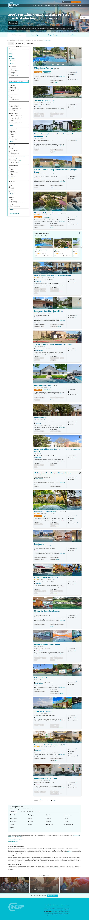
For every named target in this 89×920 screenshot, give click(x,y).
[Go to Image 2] (52, 64)
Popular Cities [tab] (13, 811)
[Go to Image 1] (51, 64)
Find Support (77, 1)
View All (11, 63)
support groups (11, 836)
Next (54, 800)
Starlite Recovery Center (43, 711)
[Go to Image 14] (56, 381)
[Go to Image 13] (55, 381)
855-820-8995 (38, 717)
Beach (11, 183)
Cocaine (12, 152)
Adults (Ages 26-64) (14, 106)
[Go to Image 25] (69, 381)
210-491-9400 (38, 583)
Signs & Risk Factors (38, 5)
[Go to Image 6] (57, 64)
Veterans (12, 136)
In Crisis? (83, 17)
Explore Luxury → (52, 895)
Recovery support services (16, 122)
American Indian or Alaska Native (17, 203)
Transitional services (14, 123)
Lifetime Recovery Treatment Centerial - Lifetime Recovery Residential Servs (56, 135)
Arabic (11, 204)
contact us (57, 868)
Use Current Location (13, 23)
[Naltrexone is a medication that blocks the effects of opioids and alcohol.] (18, 162)
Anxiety (12, 171)
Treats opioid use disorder (16, 117)
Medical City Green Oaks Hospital (47, 611)
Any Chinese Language (15, 206)
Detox (11, 74)
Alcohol (12, 148)
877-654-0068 (39, 72)
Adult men (12, 131)
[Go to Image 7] (58, 64)
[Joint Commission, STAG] (76, 104)
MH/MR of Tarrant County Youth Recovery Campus (53, 344)
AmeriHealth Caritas (14, 89)
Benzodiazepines (14, 150)
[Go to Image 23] (67, 381)
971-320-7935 (39, 516)
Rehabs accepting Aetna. (13, 844)
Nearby (36, 236)
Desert (11, 190)
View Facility (47, 72)
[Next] (79, 56)
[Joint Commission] (76, 72)
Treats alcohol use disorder (16, 115)
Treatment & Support (50, 5)
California (42, 236)
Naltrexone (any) (14, 162)
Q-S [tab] (32, 811)
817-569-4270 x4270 (39, 350)
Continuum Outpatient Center (45, 778)
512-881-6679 (39, 389)
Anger (11, 169)
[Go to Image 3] (53, 64)
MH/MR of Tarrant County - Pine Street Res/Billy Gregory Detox (55, 171)
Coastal (12, 187)
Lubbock (49, 821)
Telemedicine (13, 75)
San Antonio (50, 824)
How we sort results (25, 48)
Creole (11, 207)
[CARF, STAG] (76, 140)
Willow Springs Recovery (43, 68)
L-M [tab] (27, 811)
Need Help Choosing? (14, 213)
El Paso (66, 818)
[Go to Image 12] (53, 381)
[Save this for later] (79, 48)
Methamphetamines (14, 153)
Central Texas (12, 58)
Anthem (12, 90)
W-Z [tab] (38, 811)
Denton (49, 818)
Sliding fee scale (14, 98)
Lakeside (12, 192)
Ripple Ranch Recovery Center (45, 213)
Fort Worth (13, 821)
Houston (31, 821)
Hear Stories (67, 1)
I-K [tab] (24, 811)
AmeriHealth (13, 87)
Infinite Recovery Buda (78, 250)
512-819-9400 (38, 549)
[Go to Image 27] (72, 381)
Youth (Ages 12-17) (14, 110)
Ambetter (12, 85)
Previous (36, 800)
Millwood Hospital (41, 678)
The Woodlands (69, 824)
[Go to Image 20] (63, 381)
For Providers (65, 905)
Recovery (60, 5)
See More (56, 82)
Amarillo (11, 53)
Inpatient (12, 69)
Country (12, 188)
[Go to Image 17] (60, 381)
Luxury (11, 120)
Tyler (12, 827)
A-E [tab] (18, 811)
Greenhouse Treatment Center (45, 512)
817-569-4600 (38, 177)
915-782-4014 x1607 (39, 478)
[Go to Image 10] (62, 64)
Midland (13, 824)
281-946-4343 (38, 281)
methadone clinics (76, 835)
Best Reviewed (31, 43)
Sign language (13, 201)
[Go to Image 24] (68, 381)
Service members (14, 138)
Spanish (12, 199)
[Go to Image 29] (74, 381)
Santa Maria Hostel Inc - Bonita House (48, 311)
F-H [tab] (21, 811)
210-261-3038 (38, 457)
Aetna (11, 84)
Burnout (12, 174)
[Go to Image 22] (66, 381)
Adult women (13, 133)
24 (51, 800)
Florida (46, 236)
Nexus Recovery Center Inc (44, 100)
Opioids (12, 147)
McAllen (67, 821)
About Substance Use (69, 5)
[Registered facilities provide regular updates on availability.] (77, 79)
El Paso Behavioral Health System (47, 644)
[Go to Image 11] (63, 64)
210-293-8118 (39, 217)
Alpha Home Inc (40, 418)
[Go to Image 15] (57, 381)
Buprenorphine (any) (15, 160)
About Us (78, 5)
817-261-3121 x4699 (39, 683)
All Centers (11, 43)
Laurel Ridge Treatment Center (46, 578)
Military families (13, 139)
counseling (18, 836)
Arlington (11, 55)
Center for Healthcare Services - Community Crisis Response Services (57, 450)
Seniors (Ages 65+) (14, 105)
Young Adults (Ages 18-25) (16, 108)
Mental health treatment (15, 118)
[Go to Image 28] (73, 381)
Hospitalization (13, 70)
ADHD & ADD (13, 168)
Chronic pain (13, 176)
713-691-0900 (38, 316)
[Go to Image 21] (64, 381)
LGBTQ (12, 134)
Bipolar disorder (14, 173)
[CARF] (76, 279)
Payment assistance (14, 99)
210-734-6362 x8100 (39, 142)
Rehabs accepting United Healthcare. (15, 839)
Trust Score (69, 851)
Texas (15, 809)
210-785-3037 (38, 423)
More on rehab (47, 40)
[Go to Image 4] (55, 64)
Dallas (10, 61)
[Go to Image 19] (62, 381)
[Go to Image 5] (56, 64)
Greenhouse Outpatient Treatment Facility (50, 745)
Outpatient (12, 72)
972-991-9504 (38, 616)
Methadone (13, 159)
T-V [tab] (35, 811)
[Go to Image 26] (71, 381)
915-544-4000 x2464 (39, 650)
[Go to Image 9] (61, 64)
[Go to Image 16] (58, 381)
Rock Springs (39, 544)
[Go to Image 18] (61, 381)
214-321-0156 (38, 106)
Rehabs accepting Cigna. (13, 841)
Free (11, 96)
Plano (30, 824)
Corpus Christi (12, 60)
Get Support (56, 905)
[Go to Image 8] (60, 64)
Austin (10, 56)
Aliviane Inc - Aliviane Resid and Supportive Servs (53, 473)
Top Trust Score (21, 43)
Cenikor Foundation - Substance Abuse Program (52, 275)
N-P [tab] (30, 811)
